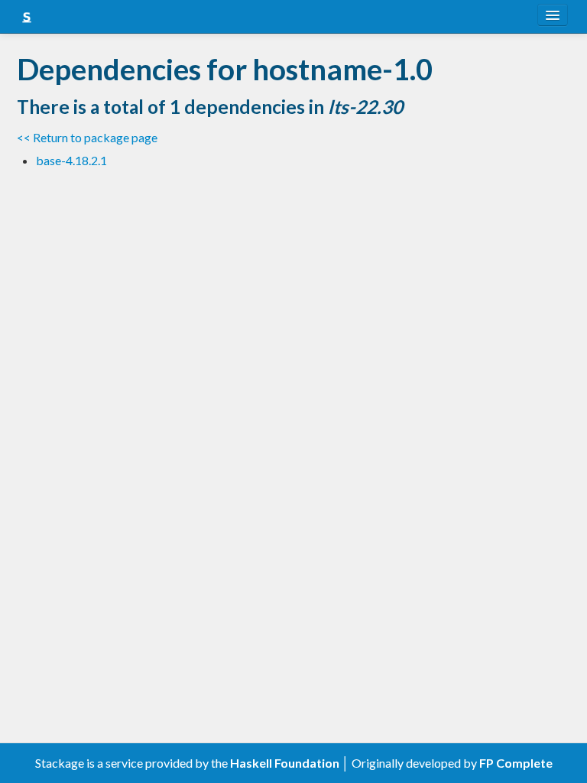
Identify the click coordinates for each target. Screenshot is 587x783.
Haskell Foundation (284, 762)
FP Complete (516, 762)
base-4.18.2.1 (71, 160)
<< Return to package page (87, 137)
